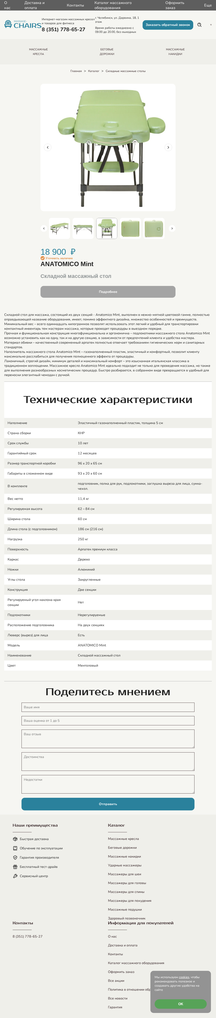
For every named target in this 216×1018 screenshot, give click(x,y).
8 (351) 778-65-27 (28, 936)
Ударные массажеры (125, 865)
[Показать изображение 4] (130, 228)
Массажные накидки (124, 856)
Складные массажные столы (126, 71)
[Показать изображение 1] (59, 228)
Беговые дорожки (122, 847)
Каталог (93, 71)
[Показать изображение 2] (83, 228)
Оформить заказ (174, 5)
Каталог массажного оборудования (113, 5)
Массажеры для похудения (129, 900)
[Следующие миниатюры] (172, 228)
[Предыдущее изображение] (47, 147)
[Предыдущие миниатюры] (43, 228)
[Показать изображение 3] (106, 228)
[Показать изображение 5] (154, 228)
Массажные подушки (125, 909)
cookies (184, 977)
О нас (7, 5)
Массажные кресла (123, 839)
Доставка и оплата (34, 5)
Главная (76, 71)
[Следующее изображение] (168, 147)
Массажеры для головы (127, 883)
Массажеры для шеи (124, 874)
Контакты (75, 5)
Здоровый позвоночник (126, 918)
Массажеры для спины (126, 892)
